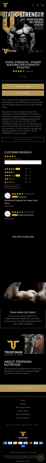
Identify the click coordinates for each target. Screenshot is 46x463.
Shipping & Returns (23, 414)
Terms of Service (23, 418)
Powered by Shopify (23, 461)
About (23, 400)
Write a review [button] (23, 162)
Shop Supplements (23, 407)
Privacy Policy (23, 411)
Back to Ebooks (24, 388)
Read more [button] (9, 206)
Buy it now (23, 93)
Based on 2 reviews (13, 159)
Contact (23, 404)
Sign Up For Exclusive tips (22, 425)
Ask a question (23, 140)
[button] (19, 71)
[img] (18, 194)
